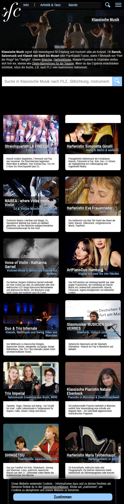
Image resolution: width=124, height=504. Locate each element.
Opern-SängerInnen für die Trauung (53, 63)
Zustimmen (63, 497)
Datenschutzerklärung (55, 487)
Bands (73, 4)
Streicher (46, 59)
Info (26, 4)
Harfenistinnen (62, 59)
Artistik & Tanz (50, 4)
